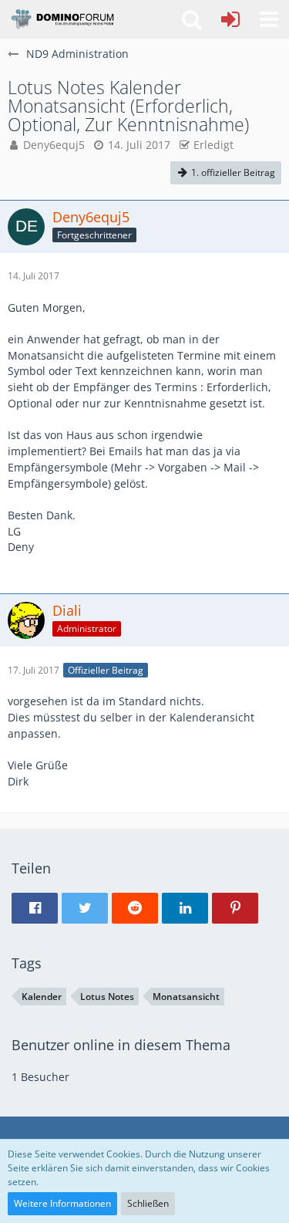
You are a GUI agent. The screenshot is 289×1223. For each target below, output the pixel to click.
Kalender (42, 996)
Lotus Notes (107, 996)
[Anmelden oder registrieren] (230, 19)
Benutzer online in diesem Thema (121, 1044)
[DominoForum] (62, 19)
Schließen (148, 1203)
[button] (269, 19)
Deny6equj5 (54, 144)
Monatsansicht (186, 996)
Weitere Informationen (62, 1203)
